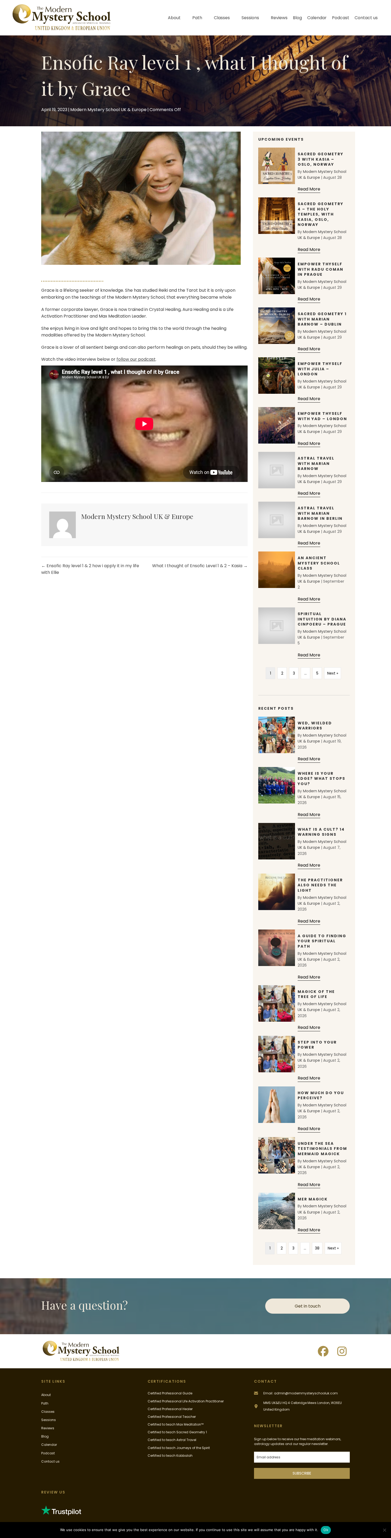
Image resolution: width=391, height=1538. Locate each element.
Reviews (47, 1428)
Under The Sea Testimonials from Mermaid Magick (322, 1148)
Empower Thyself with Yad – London (322, 416)
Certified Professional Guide (170, 1393)
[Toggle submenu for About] (184, 18)
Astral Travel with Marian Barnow (316, 463)
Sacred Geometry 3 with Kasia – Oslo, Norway (320, 159)
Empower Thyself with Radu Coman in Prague (320, 269)
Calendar (49, 1444)
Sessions (48, 1420)
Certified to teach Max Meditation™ (175, 1424)
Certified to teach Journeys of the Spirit (179, 1448)
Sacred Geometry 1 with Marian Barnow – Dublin (322, 319)
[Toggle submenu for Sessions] (263, 18)
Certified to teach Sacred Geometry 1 (177, 1432)
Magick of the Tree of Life (316, 994)
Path (44, 1403)
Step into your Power (317, 1045)
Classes (48, 1411)
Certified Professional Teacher (172, 1416)
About (46, 1395)
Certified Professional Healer (170, 1409)
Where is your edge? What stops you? (321, 778)
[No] (384, 1530)
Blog (45, 1436)
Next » (332, 673)
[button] (323, 1351)
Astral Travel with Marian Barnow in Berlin (320, 513)
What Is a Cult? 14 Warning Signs (321, 832)
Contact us (50, 1461)
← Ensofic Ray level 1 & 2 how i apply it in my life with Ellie (90, 569)
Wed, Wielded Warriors (315, 725)
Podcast (48, 1453)
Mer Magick (313, 1199)
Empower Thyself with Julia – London (320, 369)
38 (317, 1248)
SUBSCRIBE (302, 1473)
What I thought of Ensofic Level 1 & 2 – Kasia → (200, 566)
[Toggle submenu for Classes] (233, 18)
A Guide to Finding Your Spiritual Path (322, 941)
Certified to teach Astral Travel (172, 1440)
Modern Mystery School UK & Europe (108, 110)
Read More (309, 189)
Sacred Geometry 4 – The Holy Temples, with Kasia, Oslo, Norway (320, 214)
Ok (325, 1530)
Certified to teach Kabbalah (170, 1455)
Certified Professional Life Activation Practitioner (186, 1401)
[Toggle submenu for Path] (206, 18)
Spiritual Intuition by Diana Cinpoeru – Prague (322, 619)
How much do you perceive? (321, 1095)
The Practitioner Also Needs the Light (320, 885)
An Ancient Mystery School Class (319, 563)
